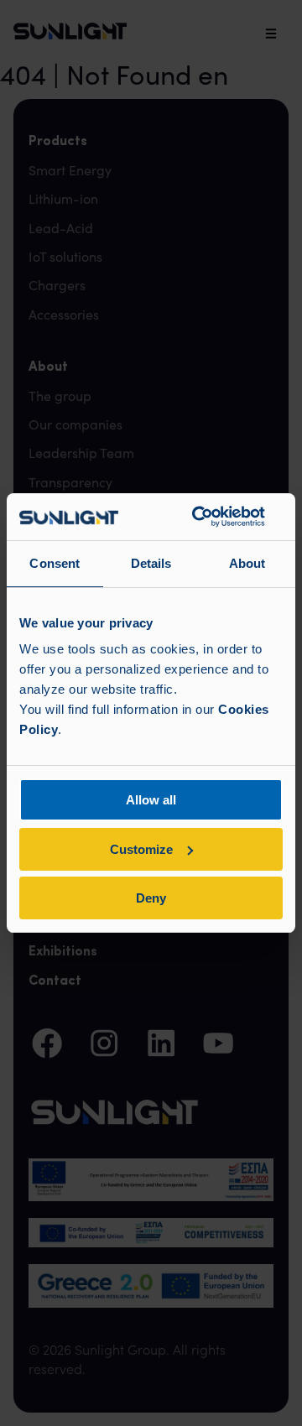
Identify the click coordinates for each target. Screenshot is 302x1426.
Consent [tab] (54, 563)
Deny (151, 898)
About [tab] (247, 563)
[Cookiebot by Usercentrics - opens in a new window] (197, 517)
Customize (141, 849)
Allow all (151, 800)
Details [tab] (151, 563)
